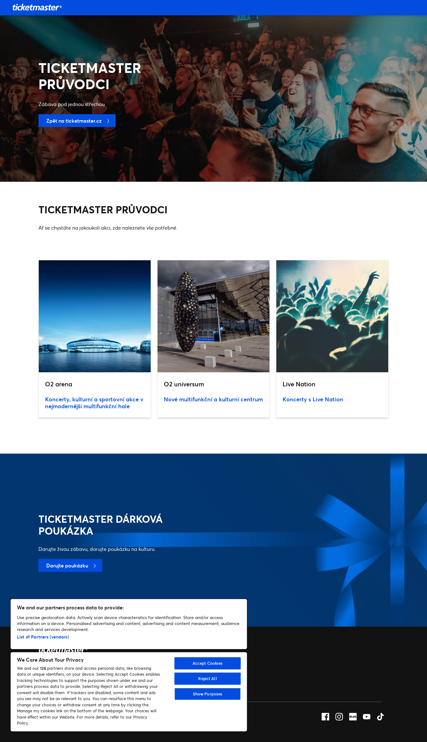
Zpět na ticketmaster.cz (74, 120)
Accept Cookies (208, 663)
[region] (129, 665)
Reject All (207, 678)
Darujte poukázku (67, 565)
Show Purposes (208, 694)
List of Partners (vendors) (43, 637)
